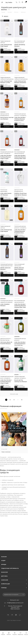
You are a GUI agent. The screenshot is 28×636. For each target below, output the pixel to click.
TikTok (20, 615)
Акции (3, 560)
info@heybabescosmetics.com (15, 602)
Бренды (3, 564)
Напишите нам (14, 600)
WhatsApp (16, 615)
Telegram (12, 615)
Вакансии (4, 572)
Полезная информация (10, 406)
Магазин (4, 556)
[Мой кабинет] (22, 2)
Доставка (4, 576)
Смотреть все (3, 408)
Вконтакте (8, 615)
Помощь (4, 587)
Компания (4, 580)
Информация (5, 583)
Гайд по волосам (5, 451)
